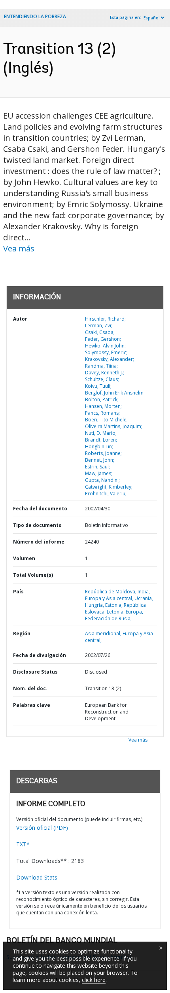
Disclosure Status (35, 671)
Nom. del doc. (30, 688)
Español (152, 18)
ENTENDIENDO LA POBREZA (35, 16)
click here (94, 980)
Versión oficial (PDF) (42, 827)
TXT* (23, 844)
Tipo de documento (37, 525)
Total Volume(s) (33, 575)
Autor (20, 318)
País (18, 591)
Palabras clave (31, 705)
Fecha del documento (40, 508)
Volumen (24, 558)
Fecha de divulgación (39, 655)
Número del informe (38, 541)
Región (21, 633)
